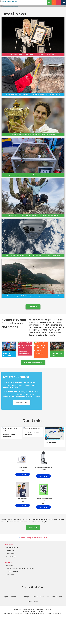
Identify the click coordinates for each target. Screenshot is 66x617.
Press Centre (10, 574)
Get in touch (9, 565)
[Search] (58, 2)
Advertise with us (13, 571)
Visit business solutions (33, 362)
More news (33, 307)
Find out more (21, 402)
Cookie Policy (10, 550)
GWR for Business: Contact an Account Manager (20, 568)
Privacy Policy (10, 553)
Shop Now (33, 527)
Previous (2, 6)
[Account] (54, 2)
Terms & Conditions (12, 547)
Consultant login (11, 557)
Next (63, 6)
